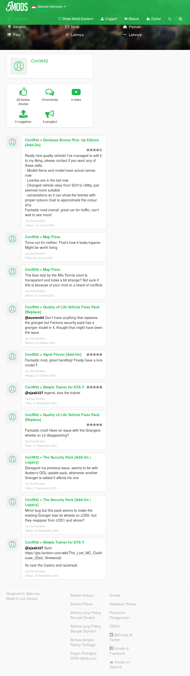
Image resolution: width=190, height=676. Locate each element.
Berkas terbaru (82, 595)
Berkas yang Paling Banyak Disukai (86, 615)
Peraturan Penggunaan (120, 615)
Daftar (155, 18)
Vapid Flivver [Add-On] (62, 354)
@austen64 (34, 317)
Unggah (110, 18)
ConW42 (39, 60)
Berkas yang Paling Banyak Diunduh (86, 629)
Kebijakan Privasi (123, 603)
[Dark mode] (170, 18)
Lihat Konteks (37, 221)
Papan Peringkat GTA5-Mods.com (84, 656)
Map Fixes (51, 236)
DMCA (115, 626)
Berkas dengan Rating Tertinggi (83, 642)
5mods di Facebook (119, 651)
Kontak (115, 595)
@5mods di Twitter (121, 637)
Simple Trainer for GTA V (63, 386)
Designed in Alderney (23, 593)
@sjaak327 (34, 392)
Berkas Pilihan (82, 603)
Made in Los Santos (21, 598)
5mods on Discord (120, 664)
